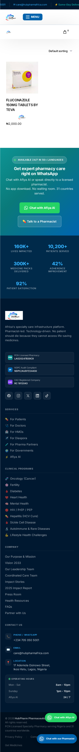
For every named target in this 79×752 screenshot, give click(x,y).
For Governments (19, 450)
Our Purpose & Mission (20, 556)
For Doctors (15, 425)
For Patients (15, 419)
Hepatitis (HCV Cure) (21, 516)
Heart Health (16, 497)
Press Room (13, 594)
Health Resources (17, 600)
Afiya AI (13, 456)
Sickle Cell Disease (20, 522)
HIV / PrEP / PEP (18, 509)
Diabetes (13, 491)
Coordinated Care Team (21, 575)
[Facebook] (9, 395)
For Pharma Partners (21, 444)
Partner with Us (15, 613)
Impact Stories (14, 581)
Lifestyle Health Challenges (26, 535)
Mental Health (17, 503)
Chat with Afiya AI (42, 207)
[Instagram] (18, 395)
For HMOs (14, 431)
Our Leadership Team (19, 569)
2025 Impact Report (18, 588)
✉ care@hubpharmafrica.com (25, 4)
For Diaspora (16, 438)
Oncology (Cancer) (20, 478)
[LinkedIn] (37, 395)
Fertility (12, 485)
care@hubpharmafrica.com (31, 653)
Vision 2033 (13, 563)
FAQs (8, 606)
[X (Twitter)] (28, 395)
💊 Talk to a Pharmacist (39, 221)
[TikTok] (47, 395)
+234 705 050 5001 (26, 640)
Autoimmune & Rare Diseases (27, 528)
